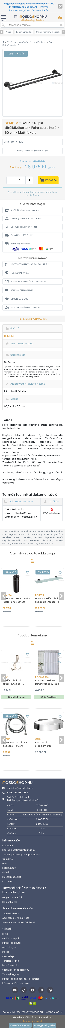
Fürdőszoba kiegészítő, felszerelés (20, 978)
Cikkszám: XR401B (13, 141)
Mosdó (5, 951)
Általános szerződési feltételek (18, 922)
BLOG (5, 934)
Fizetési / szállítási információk (18, 850)
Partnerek (7, 881)
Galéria (6, 872)
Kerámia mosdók (24, 32)
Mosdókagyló (9, 947)
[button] (32, 210)
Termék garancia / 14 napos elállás (21, 854)
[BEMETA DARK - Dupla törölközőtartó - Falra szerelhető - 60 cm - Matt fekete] (32, 83)
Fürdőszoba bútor (11, 942)
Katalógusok (9, 868)
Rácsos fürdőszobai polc (15, 983)
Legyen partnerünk (12, 897)
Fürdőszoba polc (11, 938)
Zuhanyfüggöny (10, 974)
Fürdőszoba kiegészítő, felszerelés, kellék (27, 42)
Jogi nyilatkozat (10, 913)
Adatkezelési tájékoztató (15, 918)
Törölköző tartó (10, 960)
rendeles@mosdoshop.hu (20, 788)
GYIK (4, 863)
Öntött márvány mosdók (47, 32)
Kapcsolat (7, 845)
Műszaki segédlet (11, 877)
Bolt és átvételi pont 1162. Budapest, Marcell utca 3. (23, 799)
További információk (32, 1021)
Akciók (9, 32)
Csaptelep (8, 956)
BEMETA (12, 123)
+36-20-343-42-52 (17, 792)
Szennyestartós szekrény (15, 969)
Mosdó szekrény (11, 965)
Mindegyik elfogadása (44, 1025)
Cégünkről (7, 859)
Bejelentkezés (9, 902)
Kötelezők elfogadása (20, 1025)
